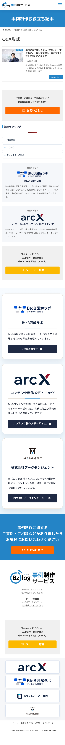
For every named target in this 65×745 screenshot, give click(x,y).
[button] (32, 111)
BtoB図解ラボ (32, 181)
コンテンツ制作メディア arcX (30, 423)
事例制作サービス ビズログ (32, 589)
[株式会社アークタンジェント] (32, 710)
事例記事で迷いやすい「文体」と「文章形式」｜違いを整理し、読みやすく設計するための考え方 (44, 53)
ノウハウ (11, 147)
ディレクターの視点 (15, 155)
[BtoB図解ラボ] (32, 681)
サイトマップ (47, 723)
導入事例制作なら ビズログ (32, 593)
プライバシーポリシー (33, 723)
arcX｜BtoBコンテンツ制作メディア (32, 224)
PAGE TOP (60, 719)
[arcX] (32, 667)
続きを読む (55, 77)
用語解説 (11, 140)
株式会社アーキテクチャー (32, 605)
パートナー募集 (18, 723)
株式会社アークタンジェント (30, 498)
